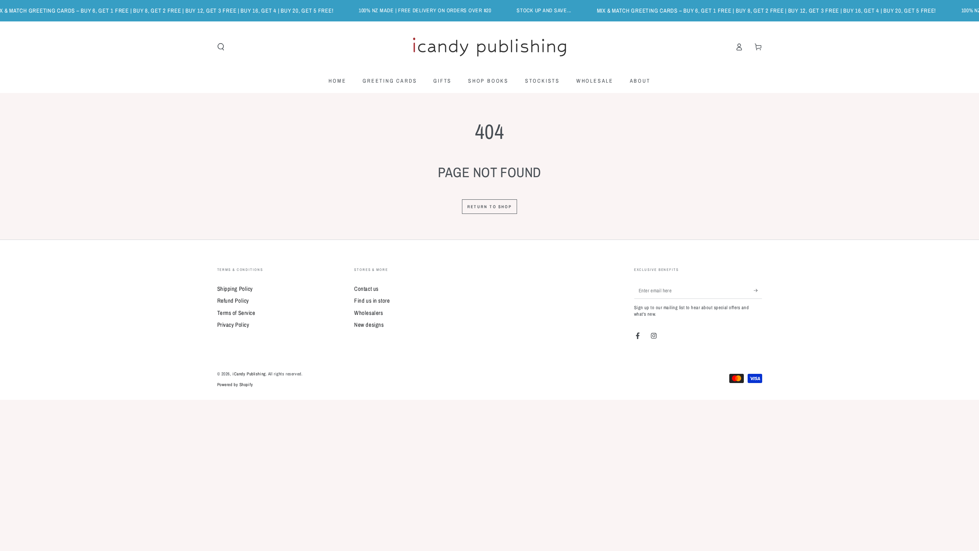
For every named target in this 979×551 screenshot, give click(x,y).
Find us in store (372, 301)
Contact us (366, 289)
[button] (220, 47)
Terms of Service (236, 313)
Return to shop (489, 206)
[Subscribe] (758, 290)
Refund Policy (233, 301)
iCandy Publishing (249, 374)
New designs (369, 325)
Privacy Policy (233, 325)
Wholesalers (368, 313)
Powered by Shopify (235, 384)
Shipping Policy (235, 289)
